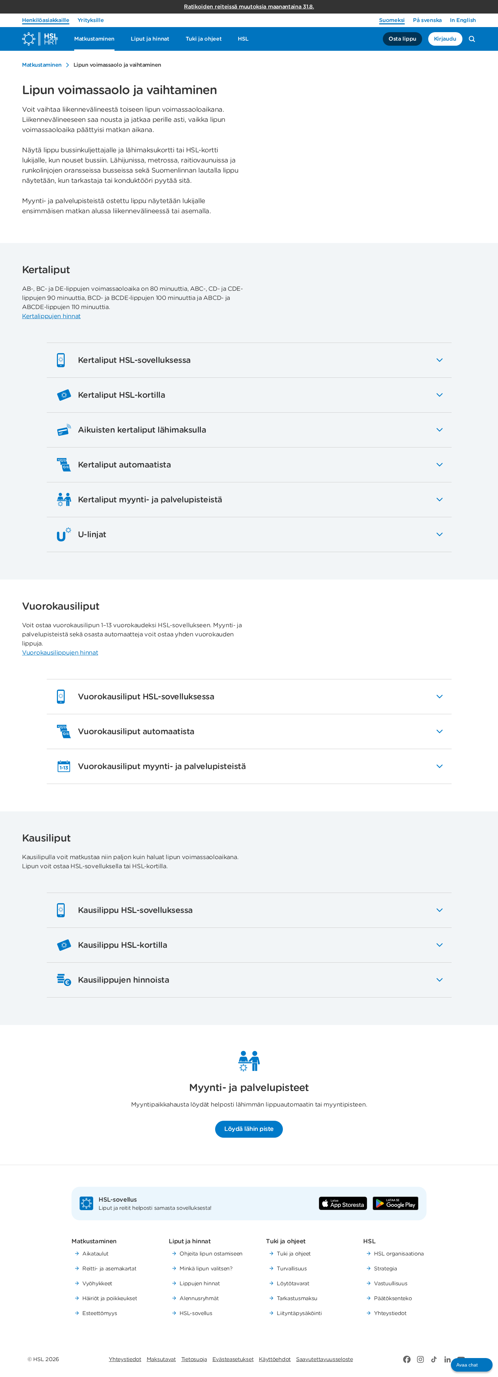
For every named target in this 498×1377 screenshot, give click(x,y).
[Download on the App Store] (343, 1203)
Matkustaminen (42, 65)
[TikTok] (434, 1359)
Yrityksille (91, 20)
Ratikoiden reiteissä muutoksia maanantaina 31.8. (249, 6)
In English (463, 20)
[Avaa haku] (472, 39)
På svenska (427, 20)
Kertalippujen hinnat (51, 316)
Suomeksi (392, 20)
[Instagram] (420, 1359)
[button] (472, 1365)
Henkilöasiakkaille (45, 20)
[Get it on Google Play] (395, 1203)
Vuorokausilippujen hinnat (60, 652)
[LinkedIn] (447, 1359)
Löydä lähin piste (249, 1128)
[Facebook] (407, 1359)
